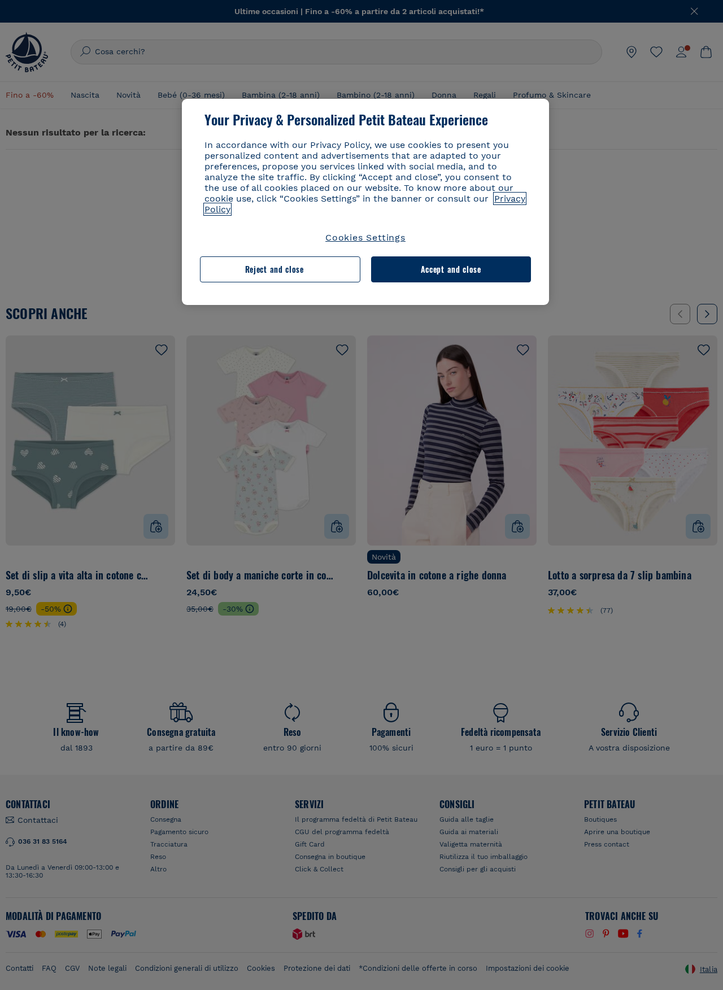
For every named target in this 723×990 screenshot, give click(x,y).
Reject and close (274, 270)
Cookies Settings (365, 237)
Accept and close (451, 270)
